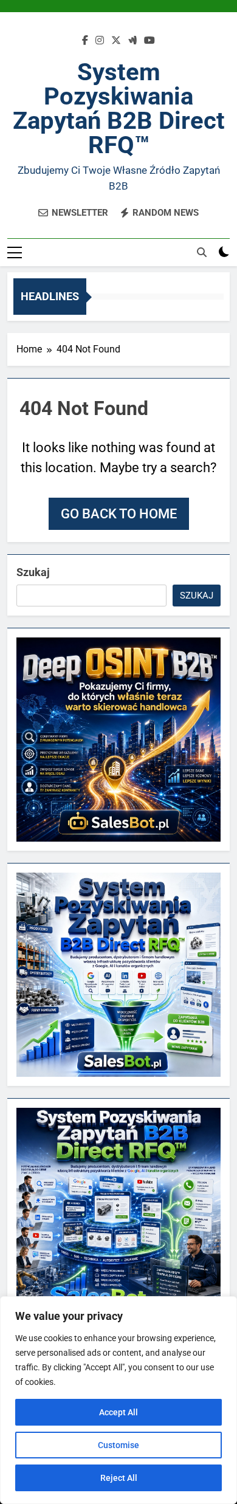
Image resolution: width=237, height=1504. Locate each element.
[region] (118, 1400)
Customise (118, 1445)
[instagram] (100, 40)
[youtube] (149, 40)
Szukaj (33, 572)
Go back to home (119, 513)
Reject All (118, 1478)
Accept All (118, 1412)
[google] (132, 40)
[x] (116, 40)
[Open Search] (202, 252)
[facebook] (85, 40)
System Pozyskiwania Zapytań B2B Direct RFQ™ (119, 108)
